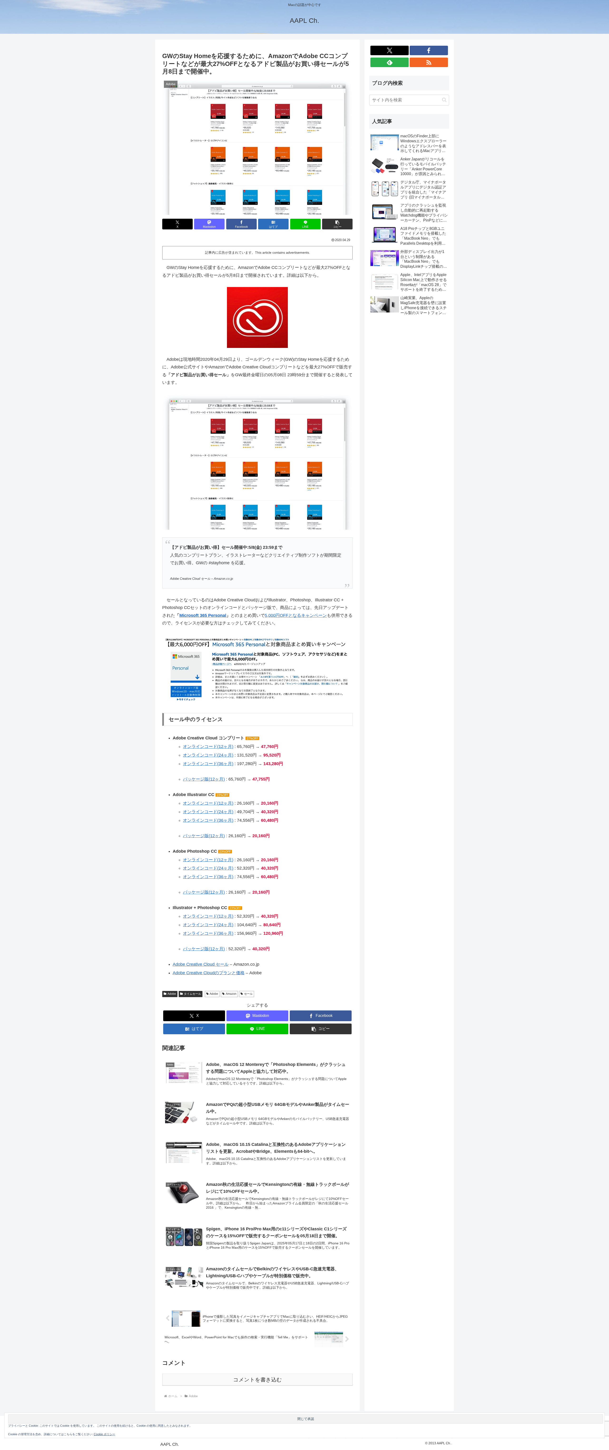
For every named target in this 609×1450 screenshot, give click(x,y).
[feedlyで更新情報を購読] (389, 62)
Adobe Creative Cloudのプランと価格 (209, 972)
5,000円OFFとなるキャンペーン (296, 615)
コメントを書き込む (257, 1380)
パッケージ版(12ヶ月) (204, 779)
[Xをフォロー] (389, 50)
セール (248, 993)
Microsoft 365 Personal (202, 615)
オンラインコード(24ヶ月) (208, 755)
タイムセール (192, 993)
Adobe (171, 993)
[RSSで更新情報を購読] (429, 62)
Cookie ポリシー (104, 1434)
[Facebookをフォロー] (429, 50)
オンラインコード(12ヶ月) (208, 746)
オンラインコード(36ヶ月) (208, 763)
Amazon (231, 993)
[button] (337, 224)
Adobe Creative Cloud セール (201, 964)
